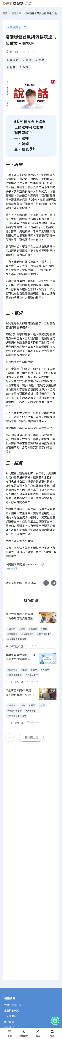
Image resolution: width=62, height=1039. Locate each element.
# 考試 (22, 705)
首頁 (5, 13)
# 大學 (39, 60)
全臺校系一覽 (11, 1010)
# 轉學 (32, 705)
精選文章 (16, 13)
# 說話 (24, 67)
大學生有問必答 (12, 1005)
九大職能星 (10, 1016)
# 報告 (11, 67)
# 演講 (27, 60)
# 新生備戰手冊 (44, 634)
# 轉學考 (11, 705)
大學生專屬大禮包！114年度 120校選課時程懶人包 (20, 659)
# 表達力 (13, 60)
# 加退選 (11, 628)
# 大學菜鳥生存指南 (16, 639)
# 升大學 (33, 628)
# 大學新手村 (27, 634)
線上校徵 (9, 1022)
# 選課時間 (12, 634)
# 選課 (44, 628)
